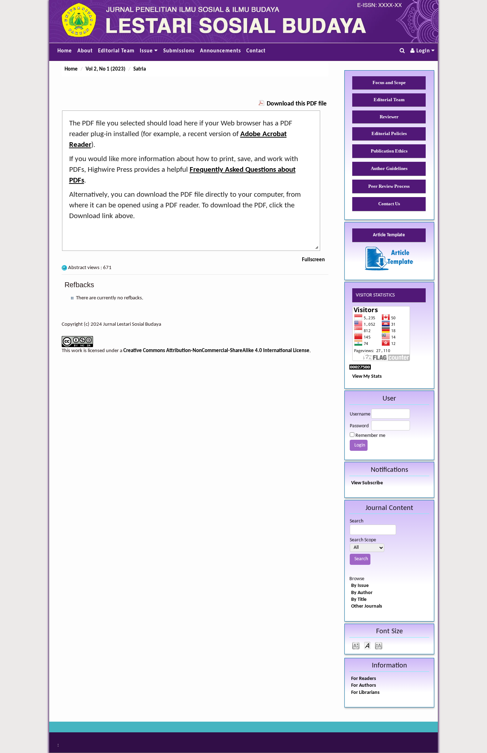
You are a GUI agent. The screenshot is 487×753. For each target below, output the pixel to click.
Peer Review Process (389, 186)
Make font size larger (378, 645)
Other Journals (366, 606)
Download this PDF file (297, 103)
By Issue (360, 585)
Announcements (220, 51)
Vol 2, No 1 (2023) (105, 69)
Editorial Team (116, 51)
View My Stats (367, 376)
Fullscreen (313, 260)
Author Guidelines (389, 168)
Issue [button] (147, 51)
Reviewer (389, 116)
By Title (358, 599)
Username (360, 414)
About (85, 51)
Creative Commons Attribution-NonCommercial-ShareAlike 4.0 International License (216, 351)
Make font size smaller (355, 645)
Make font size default (367, 645)
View (356, 483)
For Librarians (365, 692)
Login (423, 51)
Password (359, 426)
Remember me (370, 435)
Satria (139, 69)
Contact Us (389, 203)
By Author (362, 592)
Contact (256, 51)
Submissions (179, 51)
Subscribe (372, 483)
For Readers (363, 678)
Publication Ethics (389, 151)
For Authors (363, 685)
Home (64, 51)
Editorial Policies (389, 133)
